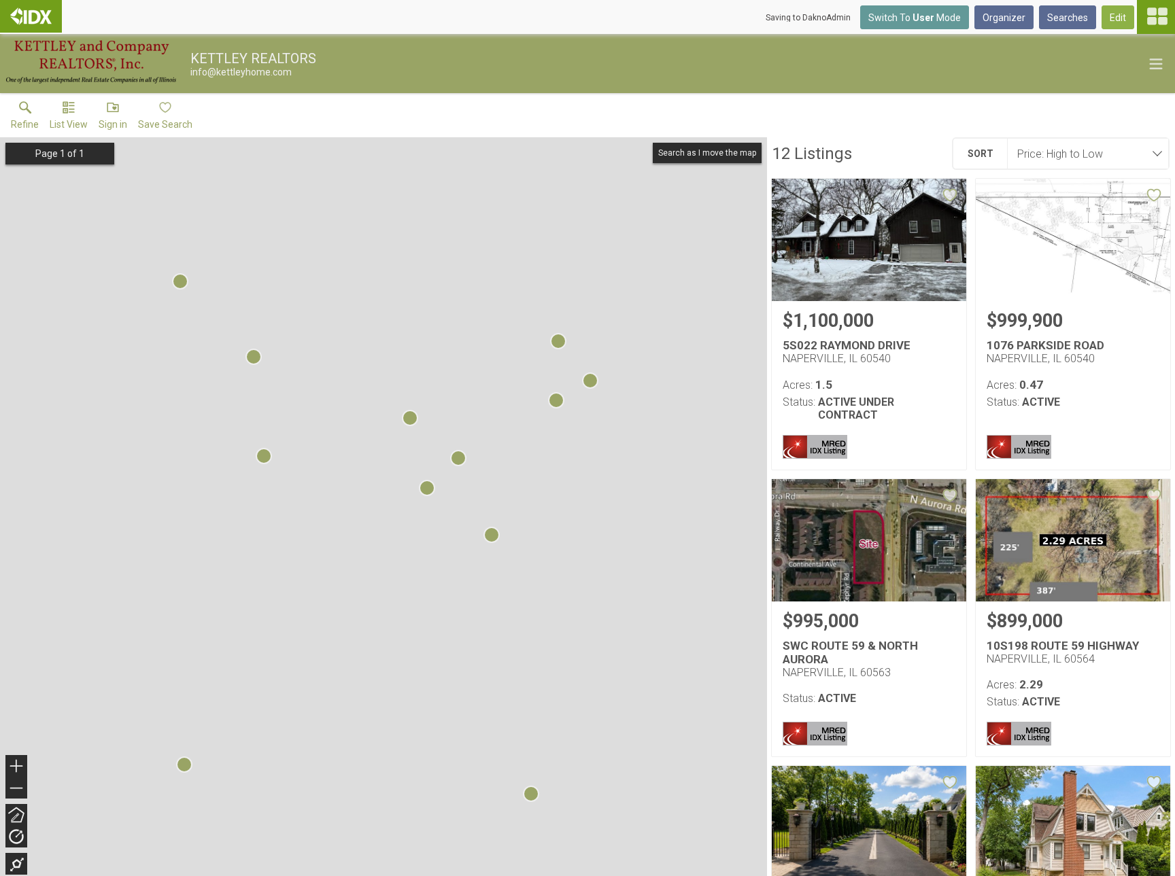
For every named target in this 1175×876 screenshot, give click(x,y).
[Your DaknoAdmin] (31, 16)
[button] (69, 118)
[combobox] (1084, 154)
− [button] (17, 789)
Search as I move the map (707, 153)
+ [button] (16, 767)
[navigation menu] (1156, 17)
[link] (25, 118)
